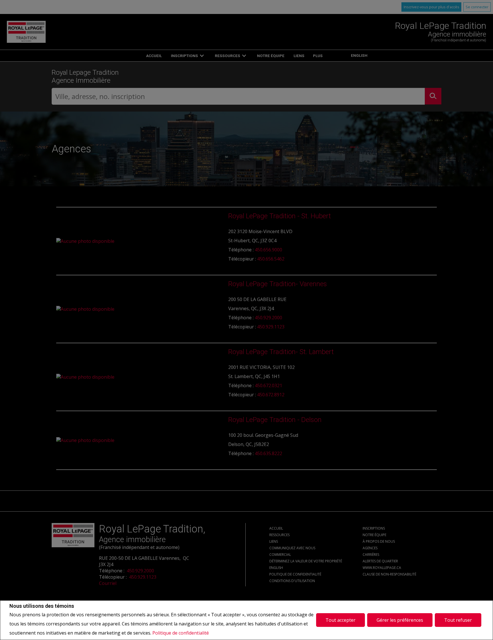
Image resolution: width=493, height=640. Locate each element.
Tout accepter (340, 620)
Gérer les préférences (400, 620)
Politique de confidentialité (180, 633)
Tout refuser (458, 620)
